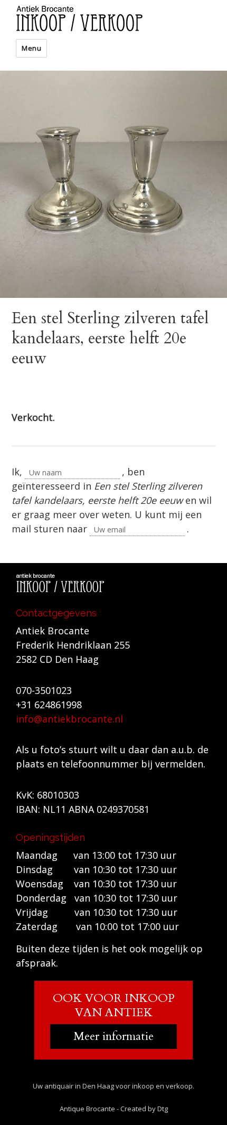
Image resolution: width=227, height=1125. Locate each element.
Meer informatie (113, 1036)
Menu (31, 48)
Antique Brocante (87, 1108)
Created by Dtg (144, 1108)
